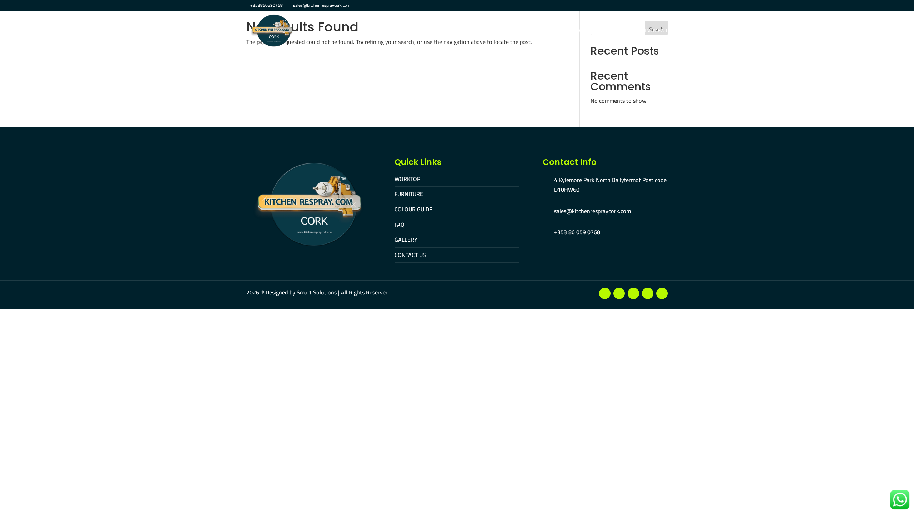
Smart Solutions (317, 292)
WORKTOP (407, 178)
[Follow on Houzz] (662, 293)
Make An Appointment (637, 31)
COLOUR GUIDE (413, 209)
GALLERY (406, 239)
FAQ (519, 31)
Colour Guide (485, 31)
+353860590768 (266, 5)
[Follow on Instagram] (633, 293)
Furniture (443, 31)
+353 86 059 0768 (577, 232)
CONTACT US (410, 255)
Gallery (544, 31)
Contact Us (581, 31)
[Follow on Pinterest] (647, 293)
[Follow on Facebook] (605, 293)
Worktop (407, 31)
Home (377, 31)
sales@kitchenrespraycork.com (592, 211)
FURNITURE (409, 193)
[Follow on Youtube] (619, 293)
